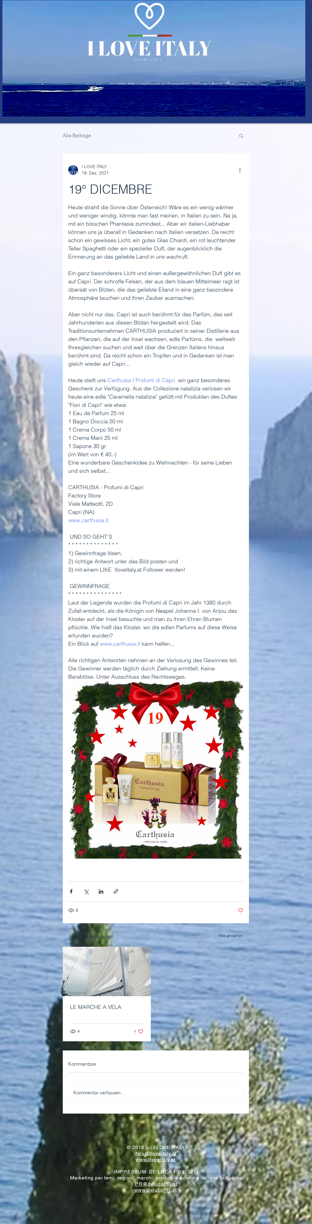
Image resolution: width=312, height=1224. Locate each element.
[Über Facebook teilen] (71, 891)
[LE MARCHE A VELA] (107, 971)
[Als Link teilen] (116, 891)
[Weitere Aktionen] (239, 170)
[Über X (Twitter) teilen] (86, 891)
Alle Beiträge (77, 135)
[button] (241, 135)
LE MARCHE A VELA (95, 1006)
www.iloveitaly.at (156, 1159)
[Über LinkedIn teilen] (101, 891)
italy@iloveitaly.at (155, 1153)
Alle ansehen (230, 935)
